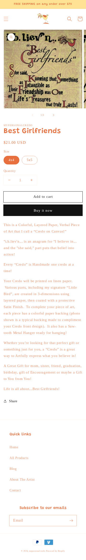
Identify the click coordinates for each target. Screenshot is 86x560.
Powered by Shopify (55, 551)
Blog (13, 469)
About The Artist (22, 479)
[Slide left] (32, 115)
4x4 (11, 160)
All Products (19, 458)
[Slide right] (53, 115)
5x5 (29, 160)
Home (14, 447)
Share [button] (13, 401)
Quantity (10, 171)
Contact (15, 490)
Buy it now (43, 210)
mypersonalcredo (37, 551)
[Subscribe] (71, 520)
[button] (6, 19)
